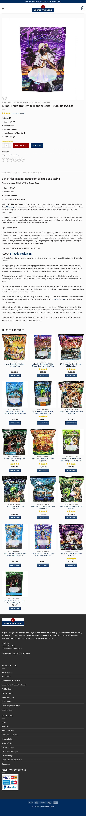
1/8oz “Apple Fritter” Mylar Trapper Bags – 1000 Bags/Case (71, 460)
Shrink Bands (6, 701)
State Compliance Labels (11, 706)
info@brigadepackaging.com (12, 648)
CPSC (64, 299)
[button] (3, 8)
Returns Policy (7, 743)
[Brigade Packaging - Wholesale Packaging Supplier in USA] (43, 8)
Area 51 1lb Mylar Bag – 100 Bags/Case (15, 507)
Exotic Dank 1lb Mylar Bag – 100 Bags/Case (71, 412)
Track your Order (8, 747)
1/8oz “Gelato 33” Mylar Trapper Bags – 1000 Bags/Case (14, 602)
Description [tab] (6, 173)
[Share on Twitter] (11, 159)
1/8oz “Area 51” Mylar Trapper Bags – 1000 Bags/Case (43, 412)
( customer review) (18, 113)
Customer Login (7, 756)
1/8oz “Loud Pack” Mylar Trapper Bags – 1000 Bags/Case (14, 554)
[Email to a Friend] (15, 159)
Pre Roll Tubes (7, 693)
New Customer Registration (12, 760)
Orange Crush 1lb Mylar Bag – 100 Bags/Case (14, 365)
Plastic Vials (6, 676)
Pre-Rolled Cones (8, 697)
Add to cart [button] (14, 375)
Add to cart (21, 145)
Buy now (37, 145)
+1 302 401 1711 (8, 646)
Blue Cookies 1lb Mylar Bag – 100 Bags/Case (43, 507)
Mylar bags (10, 207)
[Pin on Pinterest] (19, 159)
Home (4, 102)
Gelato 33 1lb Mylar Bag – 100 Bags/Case (14, 460)
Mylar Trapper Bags (43, 102)
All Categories (7, 672)
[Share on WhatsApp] (3, 159)
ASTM (56, 299)
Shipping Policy (7, 739)
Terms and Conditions (9, 735)
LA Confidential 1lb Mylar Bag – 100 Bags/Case (71, 365)
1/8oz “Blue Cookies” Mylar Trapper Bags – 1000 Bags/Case (15, 412)
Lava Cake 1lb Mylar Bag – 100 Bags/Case (43, 460)
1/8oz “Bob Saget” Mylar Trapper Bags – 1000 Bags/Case (43, 554)
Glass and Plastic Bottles (11, 681)
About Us (5, 726)
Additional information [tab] (22, 173)
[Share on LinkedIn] (23, 159)
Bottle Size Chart (8, 731)
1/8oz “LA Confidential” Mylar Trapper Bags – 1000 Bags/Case (43, 365)
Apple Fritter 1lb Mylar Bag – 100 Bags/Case (71, 507)
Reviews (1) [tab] (37, 173)
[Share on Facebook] (7, 159)
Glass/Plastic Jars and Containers (14, 685)
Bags (10, 102)
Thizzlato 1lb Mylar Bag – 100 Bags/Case (71, 554)
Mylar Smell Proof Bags (23, 102)
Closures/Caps (7, 710)
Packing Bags (7, 689)
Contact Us (6, 764)
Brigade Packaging (21, 253)
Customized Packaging (10, 751)
